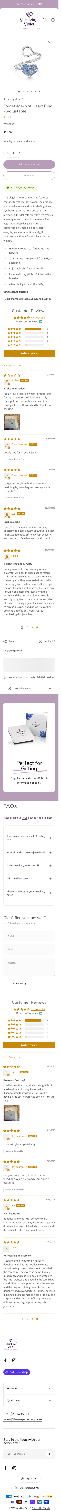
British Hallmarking (44, 677)
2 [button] (27, 627)
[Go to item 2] (23, 92)
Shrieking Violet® (13, 99)
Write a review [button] (29, 353)
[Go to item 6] (39, 92)
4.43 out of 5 (38, 318)
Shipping (7, 141)
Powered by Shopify (41, 1508)
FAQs (24, 818)
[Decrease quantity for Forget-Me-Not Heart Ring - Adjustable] (7, 153)
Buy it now (29, 175)
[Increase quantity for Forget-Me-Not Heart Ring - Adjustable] (19, 153)
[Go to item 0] (19, 92)
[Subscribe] (49, 1454)
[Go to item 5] (35, 92)
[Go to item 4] (31, 92)
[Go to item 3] (27, 92)
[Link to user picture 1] (12, 422)
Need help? (49, 641)
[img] (12, 375)
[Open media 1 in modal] (49, 42)
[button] (14, 329)
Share (11, 641)
